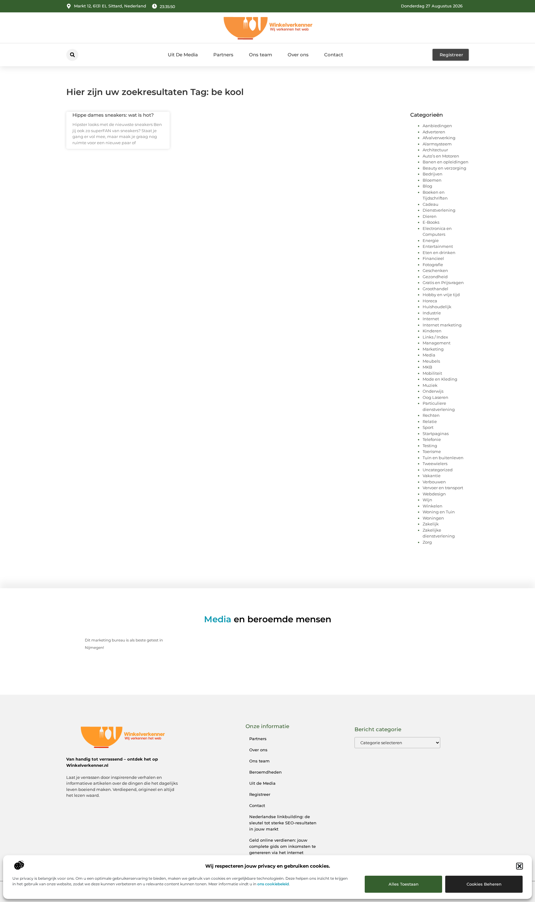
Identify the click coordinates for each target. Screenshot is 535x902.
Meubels (431, 361)
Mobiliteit (432, 373)
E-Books (431, 222)
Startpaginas (436, 433)
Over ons (298, 55)
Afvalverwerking (439, 137)
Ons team (260, 55)
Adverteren (434, 131)
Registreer (259, 794)
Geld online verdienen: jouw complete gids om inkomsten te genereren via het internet (282, 846)
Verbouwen (434, 481)
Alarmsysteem (437, 143)
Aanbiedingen (437, 125)
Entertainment (438, 246)
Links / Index (435, 336)
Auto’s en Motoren (441, 155)
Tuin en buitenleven (443, 457)
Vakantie (432, 475)
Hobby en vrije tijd (441, 294)
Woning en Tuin (439, 511)
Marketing (433, 349)
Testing (430, 445)
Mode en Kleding (440, 379)
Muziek (430, 385)
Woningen (433, 518)
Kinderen (432, 330)
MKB (427, 367)
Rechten (431, 415)
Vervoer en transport (443, 487)
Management (436, 342)
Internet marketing (442, 324)
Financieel (433, 258)
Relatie (430, 421)
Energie (431, 240)
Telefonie (432, 439)
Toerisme (432, 451)
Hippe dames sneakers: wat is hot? (113, 115)
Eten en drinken (439, 252)
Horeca (430, 300)
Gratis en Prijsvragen (443, 282)
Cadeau (430, 204)
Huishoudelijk (437, 306)
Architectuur (435, 149)
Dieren (430, 216)
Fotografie (433, 264)
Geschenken (435, 270)
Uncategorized (438, 469)
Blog (427, 185)
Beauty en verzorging (444, 168)
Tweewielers (435, 463)
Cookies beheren (484, 884)
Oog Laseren (435, 397)
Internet (431, 318)
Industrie (432, 312)
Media (429, 354)
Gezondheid (435, 276)
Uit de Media (262, 783)
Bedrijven (432, 173)
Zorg (427, 542)
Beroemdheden (265, 772)
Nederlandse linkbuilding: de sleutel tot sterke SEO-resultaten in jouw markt (282, 822)
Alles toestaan (404, 884)
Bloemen (432, 180)
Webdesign (434, 493)
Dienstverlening (439, 210)
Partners (223, 55)
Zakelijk (431, 523)
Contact (333, 55)
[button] (519, 866)
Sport (428, 427)
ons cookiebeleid (273, 884)
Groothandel (435, 288)
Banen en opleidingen (445, 161)
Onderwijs (433, 391)
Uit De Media (183, 55)
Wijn (427, 499)
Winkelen (432, 505)
